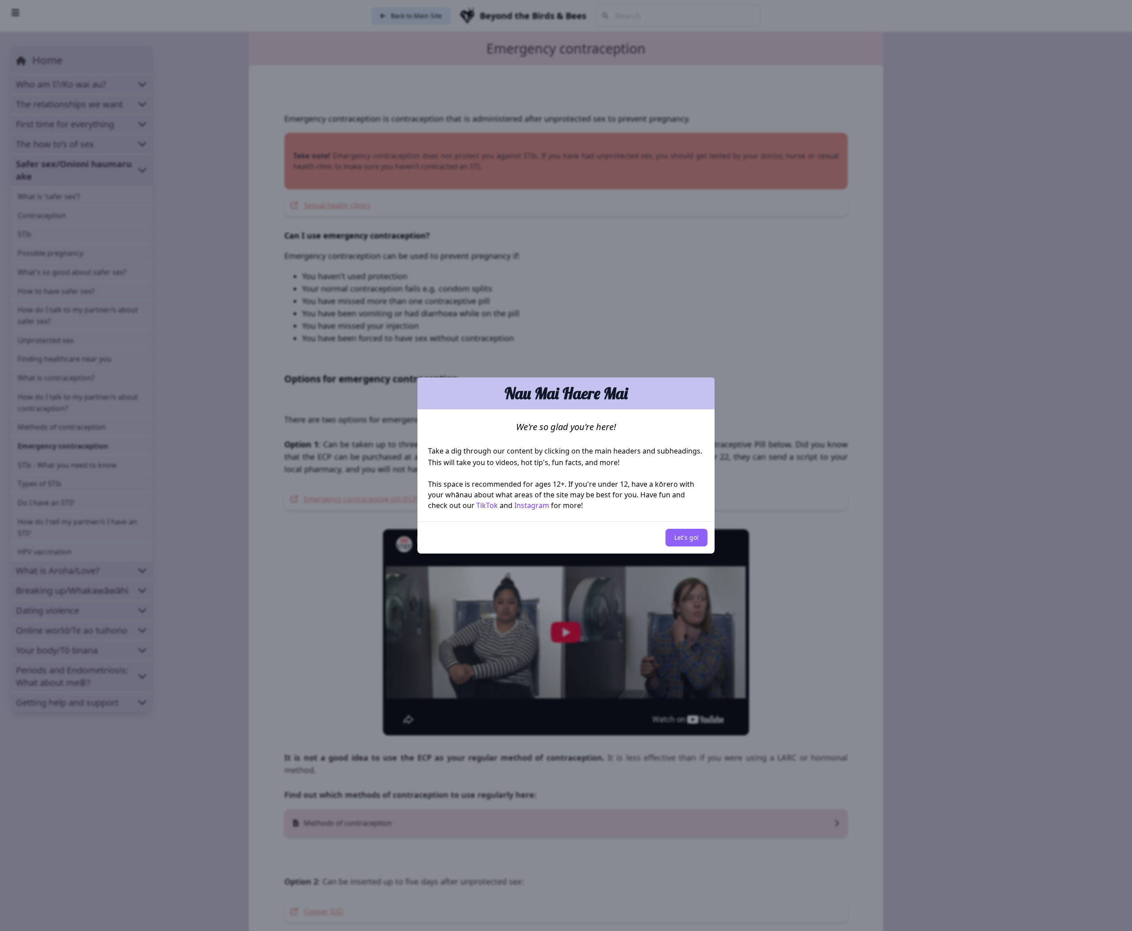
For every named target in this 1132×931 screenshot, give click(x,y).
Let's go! (686, 537)
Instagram (531, 505)
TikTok (487, 505)
